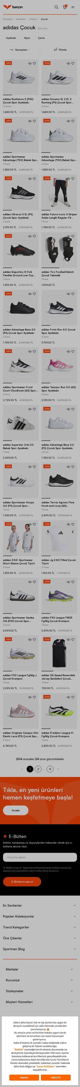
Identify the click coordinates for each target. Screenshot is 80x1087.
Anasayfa (7, 19)
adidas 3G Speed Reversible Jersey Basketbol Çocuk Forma (58, 679)
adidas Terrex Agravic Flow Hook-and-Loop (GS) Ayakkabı (57, 506)
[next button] (58, 769)
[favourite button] (34, 63)
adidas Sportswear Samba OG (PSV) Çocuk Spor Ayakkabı (18, 621)
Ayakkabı (11, 37)
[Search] (56, 7)
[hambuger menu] (73, 7)
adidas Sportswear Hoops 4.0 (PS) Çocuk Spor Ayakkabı (18, 506)
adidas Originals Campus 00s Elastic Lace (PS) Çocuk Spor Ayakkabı (20, 736)
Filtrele (63, 49)
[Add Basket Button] (30, 63)
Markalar (21, 19)
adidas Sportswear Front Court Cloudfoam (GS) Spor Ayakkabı (19, 390)
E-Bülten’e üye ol (22, 881)
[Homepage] (13, 7)
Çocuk (44, 19)
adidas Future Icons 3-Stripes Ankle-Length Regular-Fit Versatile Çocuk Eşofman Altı (59, 218)
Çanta (41, 37)
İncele (16, 810)
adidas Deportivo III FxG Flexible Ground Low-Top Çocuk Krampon (18, 275)
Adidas (33, 19)
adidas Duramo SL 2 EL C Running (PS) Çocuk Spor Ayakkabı (56, 102)
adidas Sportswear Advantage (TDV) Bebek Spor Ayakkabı (20, 160)
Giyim (27, 37)
